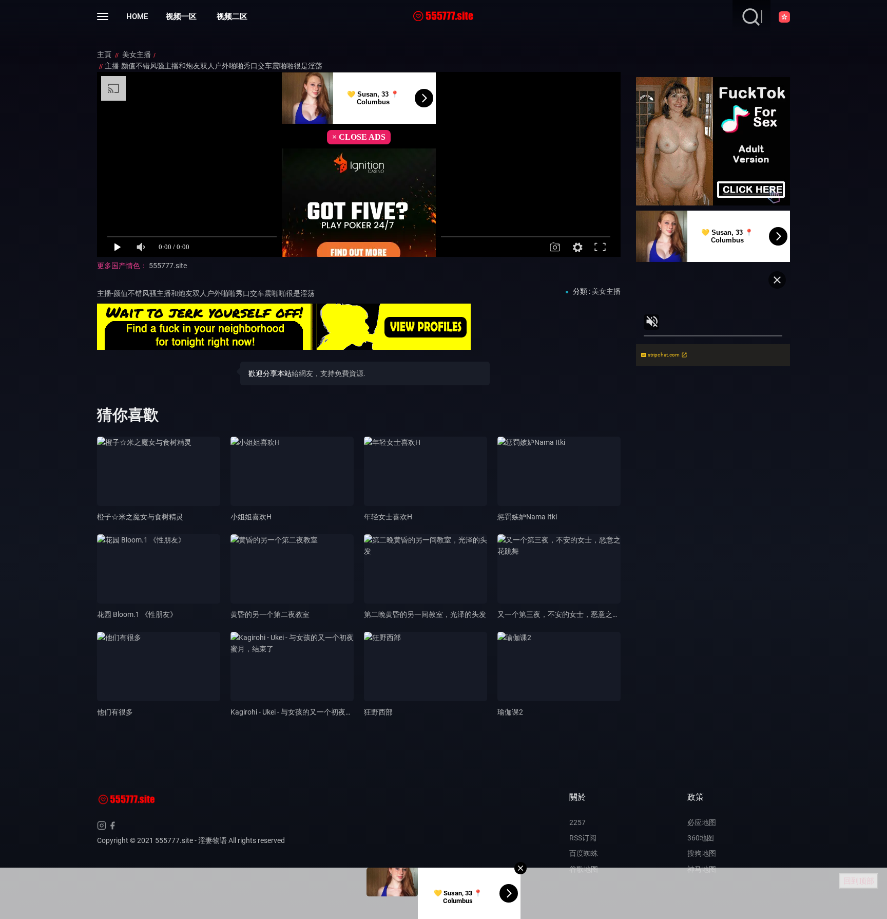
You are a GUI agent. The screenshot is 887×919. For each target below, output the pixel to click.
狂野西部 (378, 712)
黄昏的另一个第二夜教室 (270, 614)
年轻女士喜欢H (388, 517)
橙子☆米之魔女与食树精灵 (140, 517)
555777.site (168, 265)
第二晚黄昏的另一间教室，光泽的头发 (425, 614)
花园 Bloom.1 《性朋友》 (137, 614)
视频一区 (181, 16)
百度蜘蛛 (583, 853)
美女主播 (136, 54)
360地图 (700, 838)
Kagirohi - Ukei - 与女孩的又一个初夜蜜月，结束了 (309, 712)
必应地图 (701, 822)
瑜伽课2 (510, 712)
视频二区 (232, 16)
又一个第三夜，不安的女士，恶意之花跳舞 (565, 614)
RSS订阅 (582, 838)
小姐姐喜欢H (251, 517)
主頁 (105, 54)
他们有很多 (115, 712)
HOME (137, 16)
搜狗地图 (701, 853)
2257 (577, 822)
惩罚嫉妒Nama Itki (527, 517)
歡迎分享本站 (270, 373)
